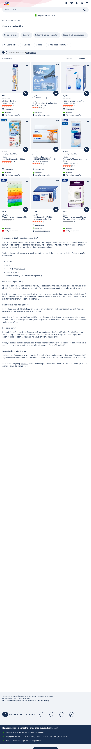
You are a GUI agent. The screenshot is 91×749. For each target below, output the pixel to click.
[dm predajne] (66, 3)
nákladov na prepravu (45, 696)
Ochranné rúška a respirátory (46, 35)
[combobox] (45, 9)
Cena (40, 45)
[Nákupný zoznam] (71, 3)
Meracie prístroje (11, 35)
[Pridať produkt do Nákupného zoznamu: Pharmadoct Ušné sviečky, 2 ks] (25, 93)
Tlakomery (26, 35)
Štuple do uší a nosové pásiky (74, 35)
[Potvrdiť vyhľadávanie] (84, 9)
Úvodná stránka (7, 20)
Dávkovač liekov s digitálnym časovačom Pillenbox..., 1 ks (74, 218)
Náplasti (5, 332)
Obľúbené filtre (10, 45)
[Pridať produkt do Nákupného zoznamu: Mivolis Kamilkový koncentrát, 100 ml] (25, 149)
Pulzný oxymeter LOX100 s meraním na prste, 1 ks (42, 218)
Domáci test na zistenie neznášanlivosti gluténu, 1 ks (44, 158)
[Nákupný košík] (82, 3)
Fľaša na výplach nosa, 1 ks (73, 101)
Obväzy (5, 343)
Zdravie (17, 20)
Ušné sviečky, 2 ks (9, 101)
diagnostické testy (22, 355)
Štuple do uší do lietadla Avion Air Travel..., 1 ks (44, 104)
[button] (87, 3)
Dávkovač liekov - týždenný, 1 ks (14, 217)
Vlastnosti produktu (58, 45)
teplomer (24, 364)
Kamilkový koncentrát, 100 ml (13, 159)
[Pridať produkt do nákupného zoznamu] (27, 65)
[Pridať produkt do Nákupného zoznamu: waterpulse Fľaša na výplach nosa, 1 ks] (86, 93)
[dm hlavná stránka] (6, 3)
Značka (27, 45)
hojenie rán (20, 269)
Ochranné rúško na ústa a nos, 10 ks (75, 160)
